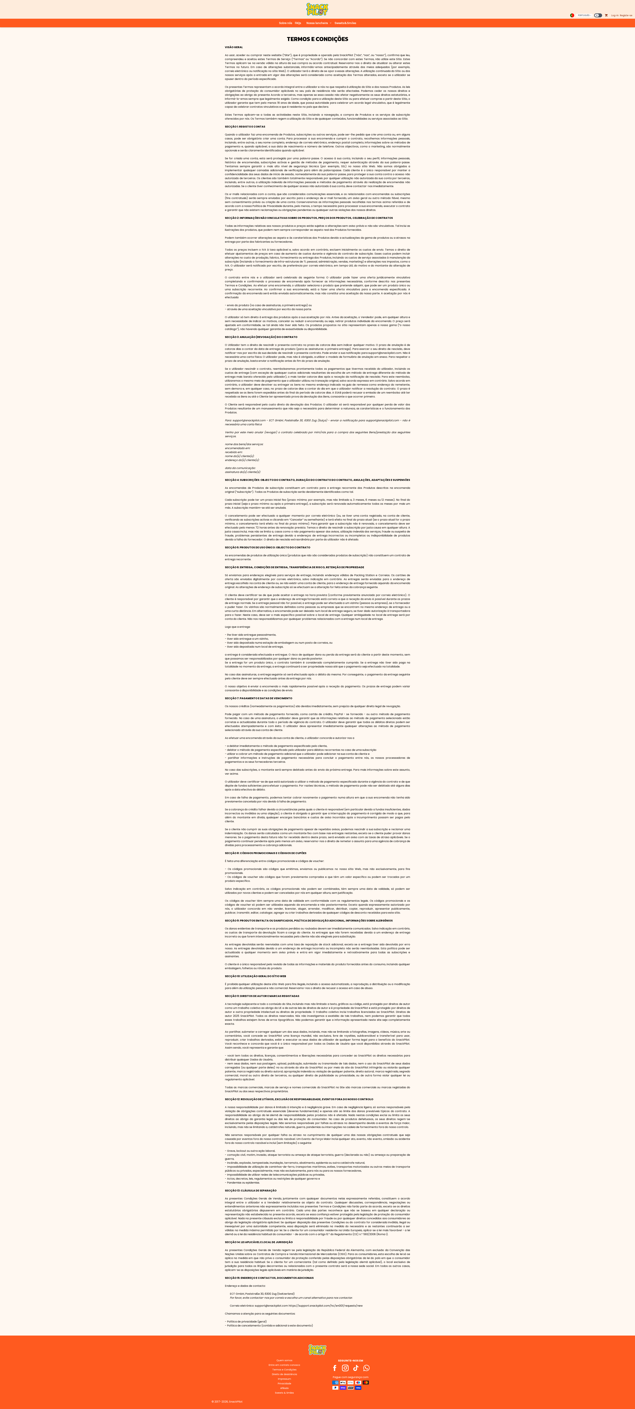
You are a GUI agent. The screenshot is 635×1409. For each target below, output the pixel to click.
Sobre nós (285, 23)
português (584, 15)
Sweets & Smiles (284, 1392)
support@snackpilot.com (249, 420)
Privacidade (284, 1383)
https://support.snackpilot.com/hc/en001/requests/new (326, 1306)
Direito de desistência (284, 1374)
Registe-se (626, 15)
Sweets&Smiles (345, 23)
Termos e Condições (284, 1369)
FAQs (298, 23)
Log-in (615, 15)
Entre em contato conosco (284, 1365)
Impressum (284, 1379)
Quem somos (284, 1360)
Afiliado (284, 1388)
